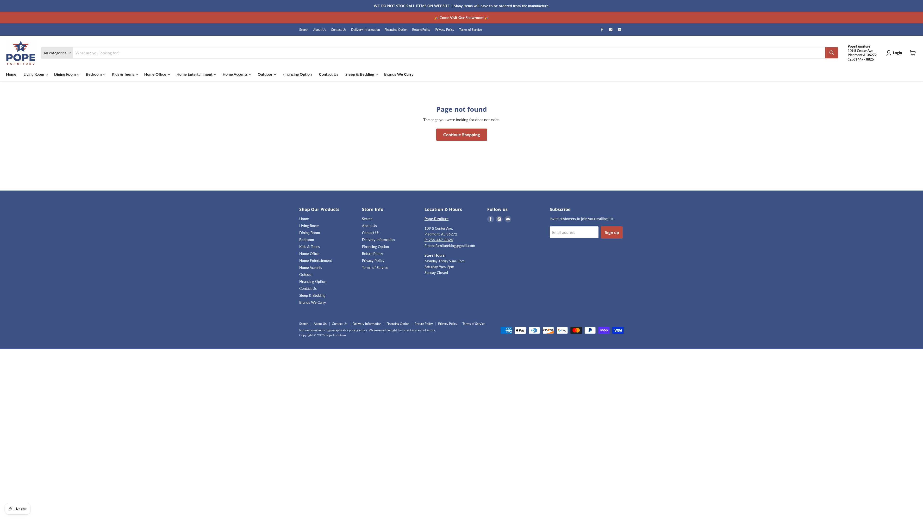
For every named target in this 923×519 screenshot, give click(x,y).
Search (303, 29)
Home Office (155, 74)
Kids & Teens (123, 74)
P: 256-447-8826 (438, 240)
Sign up (612, 232)
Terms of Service (470, 29)
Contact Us (338, 29)
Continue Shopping (461, 134)
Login (897, 52)
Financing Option (396, 29)
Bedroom (94, 74)
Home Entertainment (194, 74)
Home (11, 74)
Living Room (34, 74)
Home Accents (236, 74)
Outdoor (265, 74)
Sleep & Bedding (360, 74)
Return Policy (421, 29)
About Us (319, 29)
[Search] (831, 52)
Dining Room (65, 74)
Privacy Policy (444, 29)
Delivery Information (365, 29)
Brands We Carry (398, 74)
